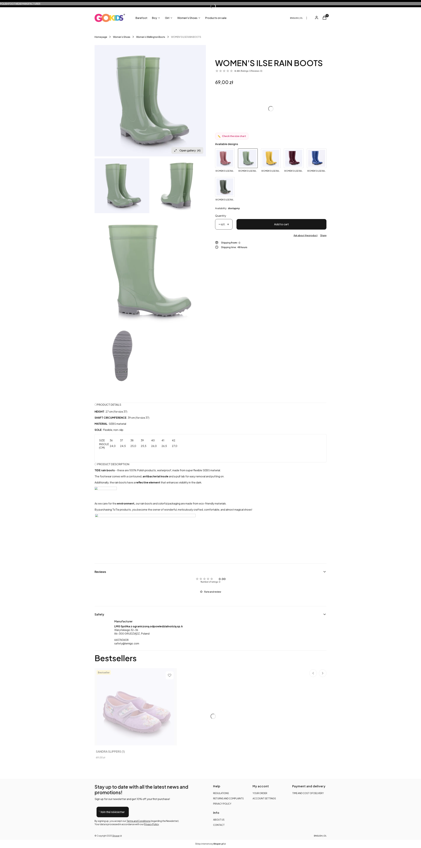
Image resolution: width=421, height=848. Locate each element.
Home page (101, 36)
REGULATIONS (221, 793)
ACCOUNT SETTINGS (264, 798)
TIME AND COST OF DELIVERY (308, 793)
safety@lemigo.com (126, 643)
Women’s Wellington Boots (150, 36)
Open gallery (189, 150)
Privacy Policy (151, 824)
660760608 (121, 639)
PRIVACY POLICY (222, 803)
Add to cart (281, 224)
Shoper (116, 836)
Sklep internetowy (209, 844)
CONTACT (219, 824)
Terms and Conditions (138, 820)
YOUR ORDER (260, 793)
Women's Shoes (121, 36)
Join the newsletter (113, 812)
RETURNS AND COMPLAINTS (228, 798)
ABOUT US (218, 819)
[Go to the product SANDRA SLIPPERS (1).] (136, 706)
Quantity (220, 215)
